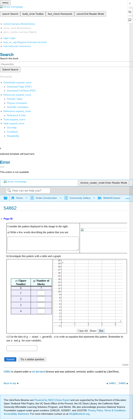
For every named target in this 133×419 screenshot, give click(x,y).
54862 (7, 371)
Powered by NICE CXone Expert (52, 400)
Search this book (9, 58)
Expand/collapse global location (128, 197)
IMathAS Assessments (115, 198)
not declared (39, 371)
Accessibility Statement (16, 413)
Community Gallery (80, 198)
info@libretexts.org (79, 413)
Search (9, 190)
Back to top (10, 383)
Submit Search (10, 69)
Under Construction (46, 198)
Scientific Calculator (17, 107)
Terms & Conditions (115, 410)
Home (20, 198)
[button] (12, 131)
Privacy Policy (95, 410)
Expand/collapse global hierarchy (7, 198)
